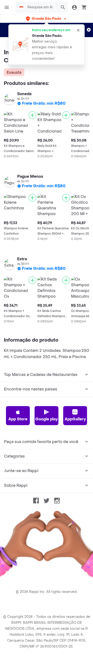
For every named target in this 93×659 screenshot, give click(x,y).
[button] (46, 19)
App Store (17, 419)
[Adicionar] (32, 115)
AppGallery (75, 419)
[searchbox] (41, 7)
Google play (46, 419)
